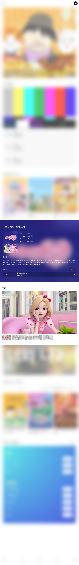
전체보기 (72, 270)
